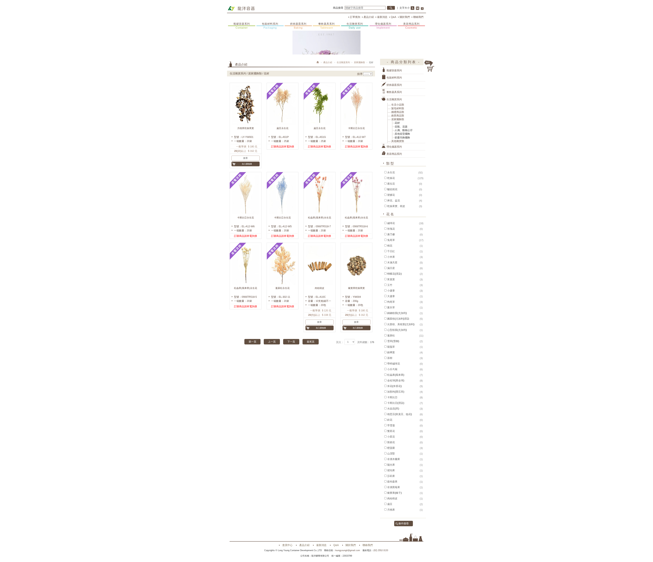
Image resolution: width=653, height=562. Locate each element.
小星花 (391, 436)
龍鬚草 (391, 346)
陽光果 (391, 464)
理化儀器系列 (383, 25)
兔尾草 (391, 240)
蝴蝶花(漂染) (394, 273)
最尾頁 (310, 341)
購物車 (429, 66)
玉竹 (389, 284)
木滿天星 (392, 262)
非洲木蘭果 (393, 459)
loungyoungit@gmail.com (347, 550)
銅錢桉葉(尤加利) (397, 313)
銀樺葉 (391, 352)
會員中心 (287, 545)
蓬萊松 (391, 335)
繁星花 (391, 431)
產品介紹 (369, 16)
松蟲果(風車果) (395, 374)
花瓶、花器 (401, 126)
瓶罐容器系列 (241, 25)
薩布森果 (392, 481)
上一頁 (272, 341)
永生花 (391, 172)
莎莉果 (391, 475)
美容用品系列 (411, 25)
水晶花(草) (393, 408)
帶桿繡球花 (393, 363)
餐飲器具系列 (326, 25)
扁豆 (389, 504)
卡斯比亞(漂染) (395, 402)
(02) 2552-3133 (380, 550)
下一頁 (291, 341)
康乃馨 (391, 234)
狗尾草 (391, 301)
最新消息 (382, 16)
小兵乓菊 (392, 369)
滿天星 (391, 268)
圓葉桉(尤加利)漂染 (398, 318)
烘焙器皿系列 (298, 25)
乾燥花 (391, 178)
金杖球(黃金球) (395, 380)
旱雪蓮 (391, 425)
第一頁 (252, 341)
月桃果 (391, 509)
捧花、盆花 (393, 200)
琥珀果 (391, 470)
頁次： (340, 342)
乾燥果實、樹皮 (396, 206)
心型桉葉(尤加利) (397, 329)
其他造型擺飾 (402, 133)
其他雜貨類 (397, 141)
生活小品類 (397, 104)
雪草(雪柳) (393, 341)
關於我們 (405, 16)
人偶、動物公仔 (404, 130)
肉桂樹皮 (392, 498)
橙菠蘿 (391, 447)
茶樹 (389, 358)
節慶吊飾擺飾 (402, 137)
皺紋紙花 (392, 189)
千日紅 (391, 251)
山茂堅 (391, 453)
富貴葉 (391, 279)
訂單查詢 (355, 16)
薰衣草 (391, 307)
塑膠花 (391, 194)
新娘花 (391, 442)
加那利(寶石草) (395, 391)
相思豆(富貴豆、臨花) (399, 414)
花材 (397, 122)
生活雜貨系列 (355, 25)
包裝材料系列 (270, 25)
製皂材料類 (397, 108)
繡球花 (391, 223)
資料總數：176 (365, 342)
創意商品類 (397, 115)
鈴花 (389, 419)
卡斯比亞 (392, 397)
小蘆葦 (391, 290)
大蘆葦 (391, 296)
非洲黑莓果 (393, 487)
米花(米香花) (394, 386)
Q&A (393, 16)
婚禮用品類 (397, 111)
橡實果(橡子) (394, 492)
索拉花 (391, 183)
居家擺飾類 (359, 62)
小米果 (391, 256)
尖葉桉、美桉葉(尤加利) (400, 324)
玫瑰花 (391, 228)
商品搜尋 (338, 7)
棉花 (389, 245)
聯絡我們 (418, 16)
